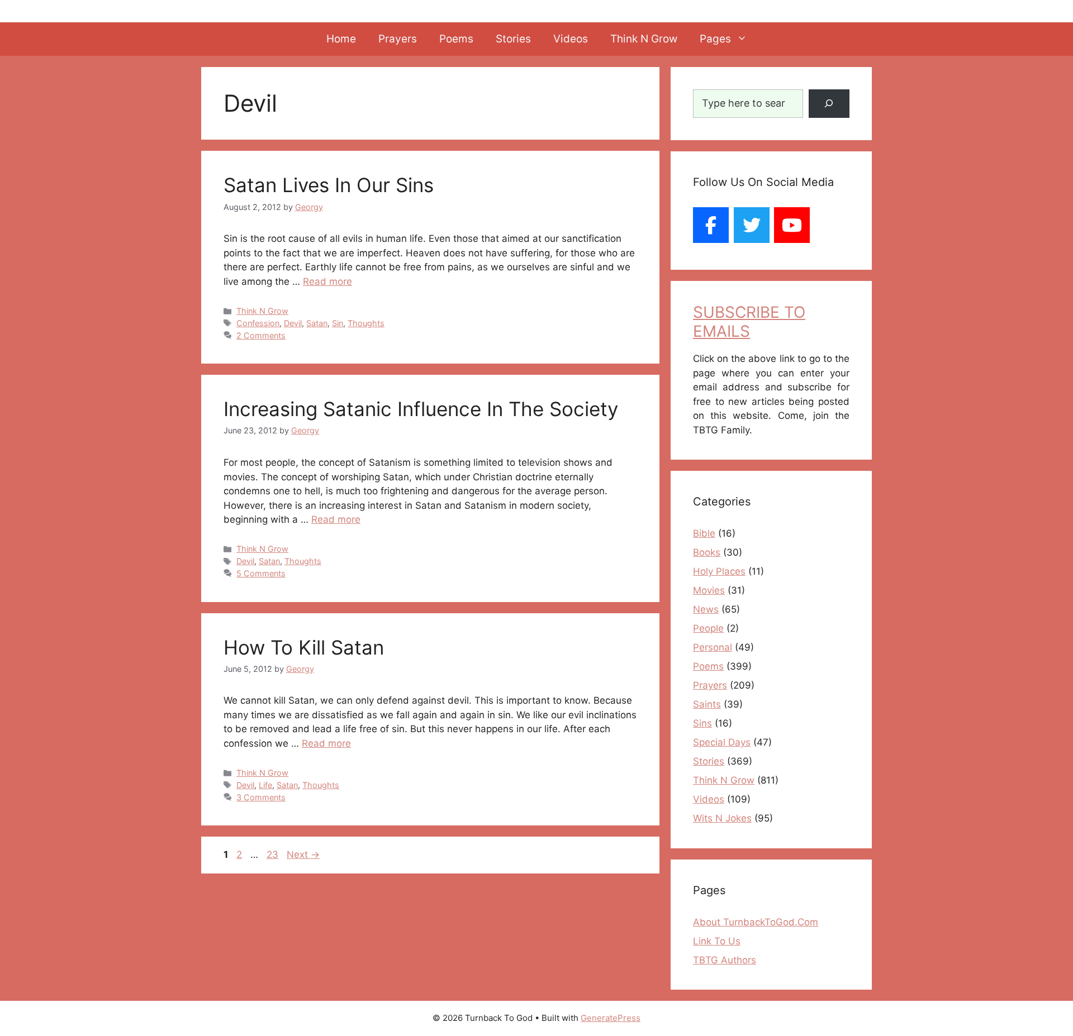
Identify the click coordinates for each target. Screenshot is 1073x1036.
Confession (257, 323)
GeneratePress (610, 1018)
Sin (337, 323)
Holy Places (719, 571)
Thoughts (366, 323)
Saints (707, 704)
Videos (570, 38)
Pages (715, 38)
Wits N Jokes (722, 818)
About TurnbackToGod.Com (755, 922)
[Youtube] (792, 225)
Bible (704, 533)
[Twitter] (752, 225)
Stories (513, 38)
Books (706, 552)
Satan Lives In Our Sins (329, 185)
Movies (709, 590)
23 (273, 854)
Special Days (722, 742)
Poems (456, 38)
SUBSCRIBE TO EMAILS (749, 322)
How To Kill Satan (304, 647)
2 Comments (261, 335)
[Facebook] (711, 225)
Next (303, 854)
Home (341, 38)
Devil (293, 323)
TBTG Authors (724, 960)
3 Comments (261, 797)
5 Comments (261, 573)
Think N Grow (643, 38)
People (708, 628)
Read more (327, 281)
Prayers (397, 38)
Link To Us (716, 941)
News (706, 609)
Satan (316, 323)
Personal (712, 647)
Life (265, 785)
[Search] (829, 103)
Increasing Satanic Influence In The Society (421, 409)
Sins (702, 723)
